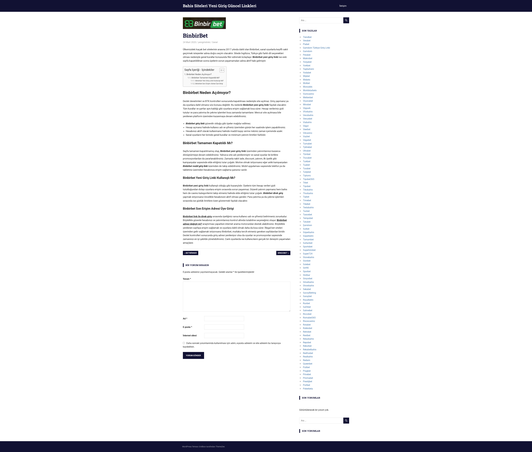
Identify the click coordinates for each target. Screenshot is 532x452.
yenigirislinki (204, 42)
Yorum (187, 279)
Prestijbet (307, 381)
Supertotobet (309, 250)
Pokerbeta (308, 388)
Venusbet (307, 118)
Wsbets (306, 79)
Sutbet (306, 229)
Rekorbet (307, 346)
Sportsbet (307, 246)
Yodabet (307, 72)
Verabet (306, 40)
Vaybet (306, 136)
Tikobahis (308, 189)
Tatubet (306, 221)
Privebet (307, 374)
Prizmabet (308, 378)
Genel (215, 42)
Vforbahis (308, 111)
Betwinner (191, 253)
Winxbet (307, 104)
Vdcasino (307, 133)
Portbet (306, 385)
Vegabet (307, 140)
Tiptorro (307, 175)
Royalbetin (308, 300)
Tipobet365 (308, 179)
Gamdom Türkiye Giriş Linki (316, 47)
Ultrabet (307, 150)
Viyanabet (308, 101)
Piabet (306, 44)
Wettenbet (308, 97)
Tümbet (306, 154)
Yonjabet (307, 62)
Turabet (306, 168)
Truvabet (307, 157)
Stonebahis (308, 257)
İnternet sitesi (190, 335)
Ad (185, 318)
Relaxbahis (308, 339)
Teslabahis (308, 207)
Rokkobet (307, 328)
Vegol (306, 126)
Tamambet (308, 239)
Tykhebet (307, 147)
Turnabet (307, 143)
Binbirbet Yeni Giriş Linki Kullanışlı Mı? (209, 81)
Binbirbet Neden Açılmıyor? (199, 74)
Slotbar (306, 275)
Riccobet (307, 314)
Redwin (306, 360)
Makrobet (307, 58)
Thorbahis (308, 193)
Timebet (307, 200)
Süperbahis (308, 232)
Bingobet (282, 253)
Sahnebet (307, 310)
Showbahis (308, 285)
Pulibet (306, 367)
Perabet (306, 55)
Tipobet (306, 186)
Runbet (306, 303)
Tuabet (306, 165)
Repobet (307, 342)
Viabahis (307, 122)
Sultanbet (307, 243)
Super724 (307, 253)
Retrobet (307, 331)
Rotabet (307, 324)
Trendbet (307, 37)
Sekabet (307, 289)
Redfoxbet (308, 353)
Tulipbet (307, 172)
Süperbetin (308, 236)
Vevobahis (308, 115)
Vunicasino (308, 94)
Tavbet (306, 211)
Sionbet (306, 260)
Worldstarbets (310, 90)
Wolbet (306, 83)
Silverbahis (308, 282)
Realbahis (308, 356)
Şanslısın (307, 225)
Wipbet (306, 76)
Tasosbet (307, 214)
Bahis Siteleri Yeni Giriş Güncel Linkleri (219, 5)
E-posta (187, 327)
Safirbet (307, 307)
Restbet (306, 335)
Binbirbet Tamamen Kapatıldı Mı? (205, 78)
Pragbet (307, 371)
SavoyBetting (309, 292)
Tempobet (308, 218)
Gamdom (307, 51)
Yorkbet (306, 65)
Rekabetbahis (309, 349)
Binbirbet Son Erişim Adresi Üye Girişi (209, 84)
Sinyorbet (307, 278)
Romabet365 (309, 317)
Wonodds (307, 86)
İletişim (342, 6)
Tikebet (306, 204)
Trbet (305, 182)
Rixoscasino (309, 321)
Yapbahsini (308, 69)
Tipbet (306, 196)
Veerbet (306, 129)
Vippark (306, 108)
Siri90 (306, 268)
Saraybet (307, 296)
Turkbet (306, 161)
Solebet (306, 264)
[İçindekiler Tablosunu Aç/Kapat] (220, 70)
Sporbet (307, 271)
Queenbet (307, 363)
